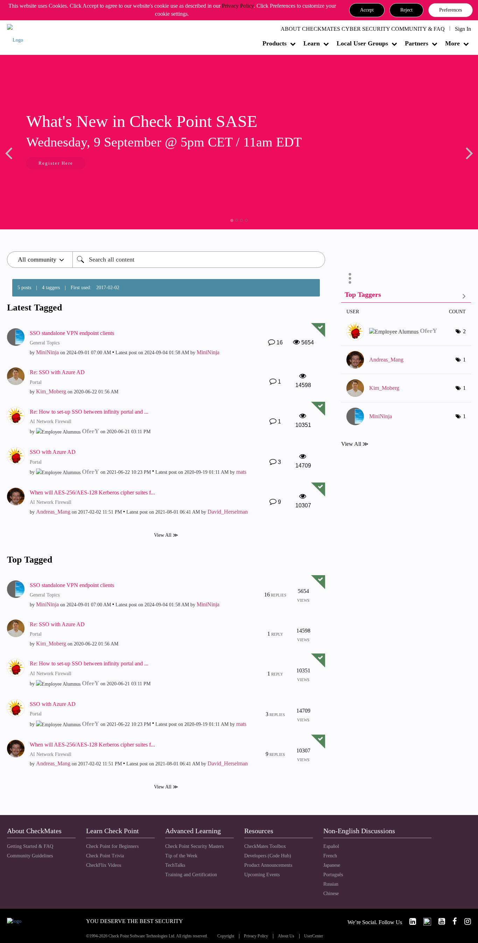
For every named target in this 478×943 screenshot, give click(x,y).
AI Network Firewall (50, 421)
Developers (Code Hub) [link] (267, 855)
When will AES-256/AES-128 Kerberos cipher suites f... (92, 492)
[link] (409, 921)
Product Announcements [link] (268, 865)
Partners (416, 43)
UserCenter (313, 936)
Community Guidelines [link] (30, 855)
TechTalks (175, 865)
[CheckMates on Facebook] (452, 921)
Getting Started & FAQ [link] (30, 846)
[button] (367, 10)
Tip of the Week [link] (181, 855)
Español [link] (331, 846)
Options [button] (350, 278)
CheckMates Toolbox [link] (265, 846)
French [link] (330, 855)
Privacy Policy (238, 6)
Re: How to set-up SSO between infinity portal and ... (89, 412)
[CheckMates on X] (424, 921)
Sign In (463, 29)
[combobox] (198, 259)
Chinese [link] (331, 893)
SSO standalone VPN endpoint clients (72, 333)
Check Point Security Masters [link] (194, 846)
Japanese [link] (331, 865)
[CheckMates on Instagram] (464, 921)
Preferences (450, 10)
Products (274, 43)
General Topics (44, 342)
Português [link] (333, 874)
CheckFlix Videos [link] (103, 865)
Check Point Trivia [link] (105, 855)
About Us (286, 936)
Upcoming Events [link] (262, 874)
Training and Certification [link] (191, 874)
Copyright (225, 936)
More (452, 43)
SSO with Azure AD (53, 452)
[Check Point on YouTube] (439, 921)
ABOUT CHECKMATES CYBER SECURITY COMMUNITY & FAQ (363, 29)
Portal (36, 382)
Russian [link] (330, 884)
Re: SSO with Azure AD (57, 372)
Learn (311, 43)
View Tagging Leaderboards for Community (406, 296)
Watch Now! (65, 163)
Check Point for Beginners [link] (112, 846)
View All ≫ (166, 534)
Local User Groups (362, 43)
